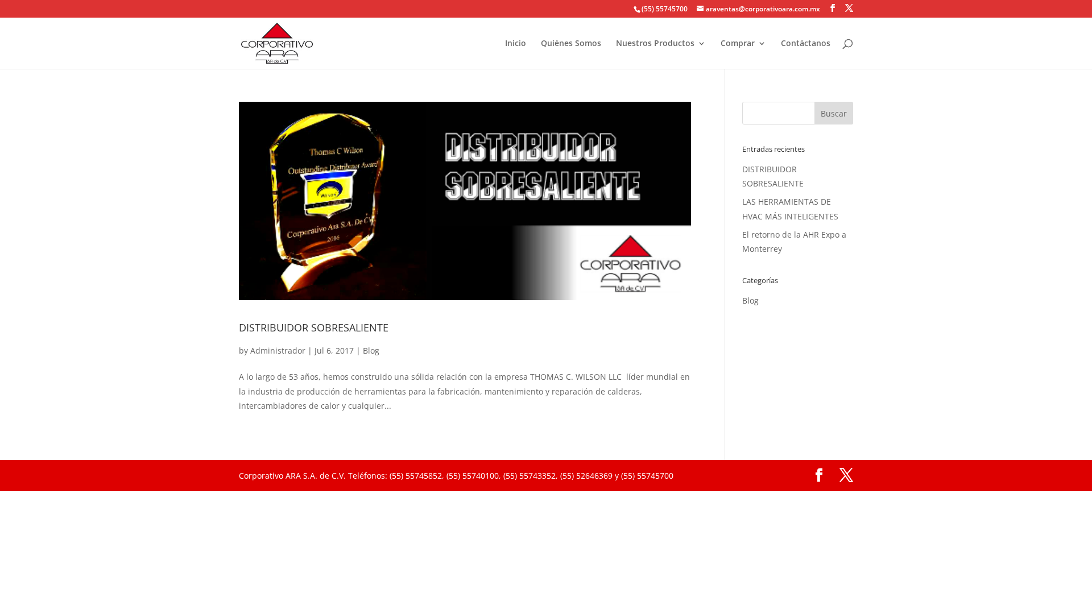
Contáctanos (805, 43)
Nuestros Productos (655, 43)
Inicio (515, 43)
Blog (371, 350)
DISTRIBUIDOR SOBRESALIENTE (313, 327)
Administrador (277, 350)
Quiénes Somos (571, 43)
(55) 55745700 (665, 9)
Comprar (738, 43)
